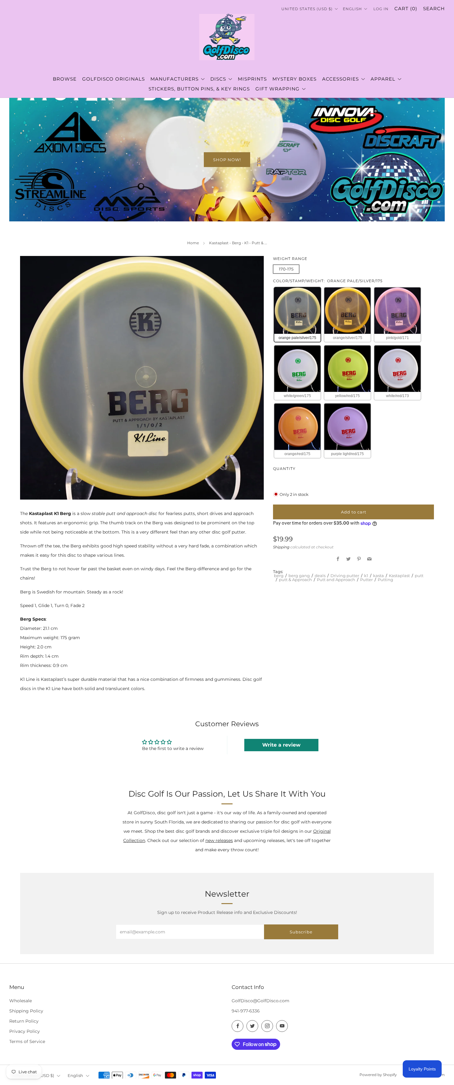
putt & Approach (295, 579)
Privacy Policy (24, 1031)
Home (193, 243)
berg (279, 575)
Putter (366, 579)
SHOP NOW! (227, 159)
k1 (366, 575)
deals (320, 575)
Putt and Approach (336, 579)
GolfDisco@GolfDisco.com (260, 1000)
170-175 (286, 269)
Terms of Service (27, 1041)
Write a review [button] (281, 745)
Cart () (405, 8)
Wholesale (20, 1000)
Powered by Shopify (378, 1075)
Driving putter (344, 575)
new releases (219, 840)
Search (434, 8)
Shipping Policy (26, 1011)
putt (419, 575)
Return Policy (24, 1021)
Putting (385, 579)
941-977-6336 (246, 1011)
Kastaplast (399, 575)
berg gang (299, 575)
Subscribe (301, 931)
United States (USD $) (307, 8)
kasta (378, 575)
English (353, 8)
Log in (381, 8)
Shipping (281, 547)
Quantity (284, 468)
